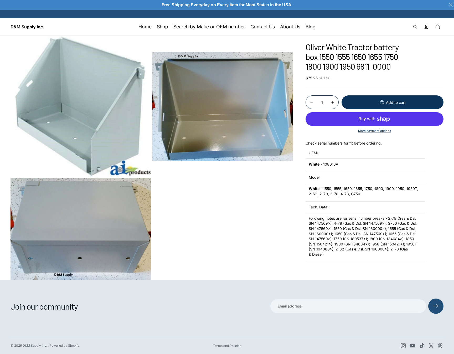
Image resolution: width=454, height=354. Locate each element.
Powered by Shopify (64, 345)
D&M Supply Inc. (35, 345)
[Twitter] (431, 345)
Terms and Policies (227, 346)
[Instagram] (403, 345)
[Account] (426, 27)
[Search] (415, 27)
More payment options (374, 131)
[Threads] (440, 345)
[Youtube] (412, 345)
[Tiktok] (422, 345)
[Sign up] (435, 306)
